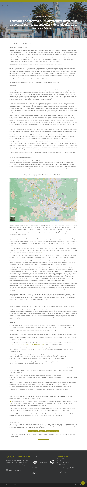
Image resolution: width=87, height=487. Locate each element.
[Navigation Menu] (84, 5)
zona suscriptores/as (80, 1)
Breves (49, 16)
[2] (41, 252)
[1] (23, 131)
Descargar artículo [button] (14, 422)
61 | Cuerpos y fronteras (41, 16)
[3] (62, 287)
